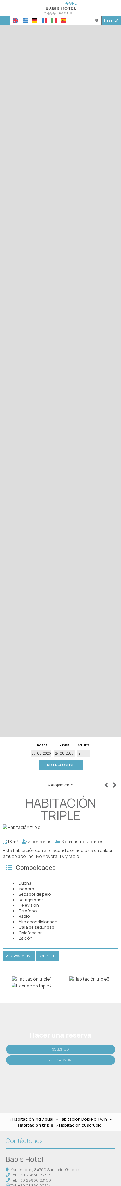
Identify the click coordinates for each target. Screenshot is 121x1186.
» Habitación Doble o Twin (81, 1119)
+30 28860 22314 (34, 1175)
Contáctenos (24, 1140)
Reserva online (60, 765)
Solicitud (60, 1049)
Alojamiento (62, 785)
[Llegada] (41, 753)
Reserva (111, 20)
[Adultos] (83, 753)
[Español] (64, 20)
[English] (16, 20)
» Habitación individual (31, 1119)
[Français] (44, 20)
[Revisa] (64, 753)
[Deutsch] (35, 20)
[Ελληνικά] (25, 20)
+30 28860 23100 (34, 1180)
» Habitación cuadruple (79, 1125)
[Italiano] (54, 20)
